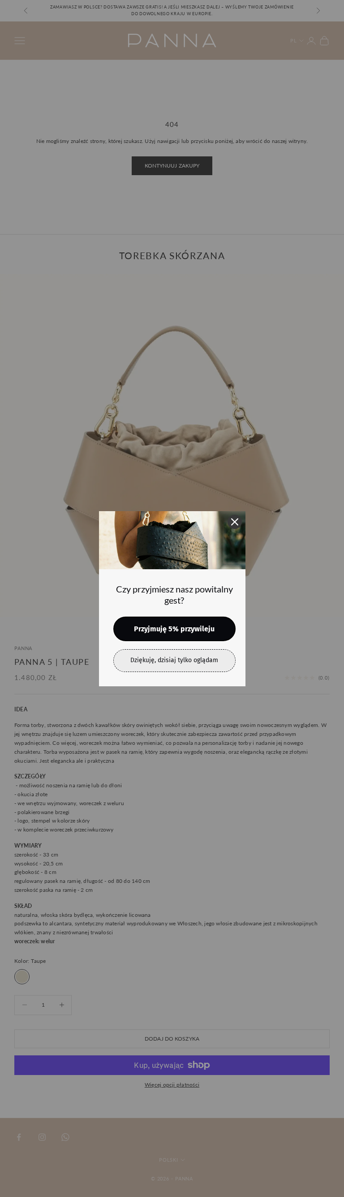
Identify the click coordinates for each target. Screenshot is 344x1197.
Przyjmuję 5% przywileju (174, 629)
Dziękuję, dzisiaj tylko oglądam (174, 660)
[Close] (234, 522)
